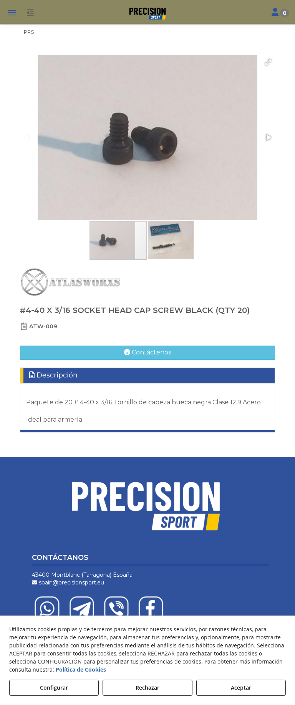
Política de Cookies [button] (81, 669)
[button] (147, 13)
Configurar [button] (54, 687)
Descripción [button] (56, 375)
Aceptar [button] (241, 687)
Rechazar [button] (147, 687)
